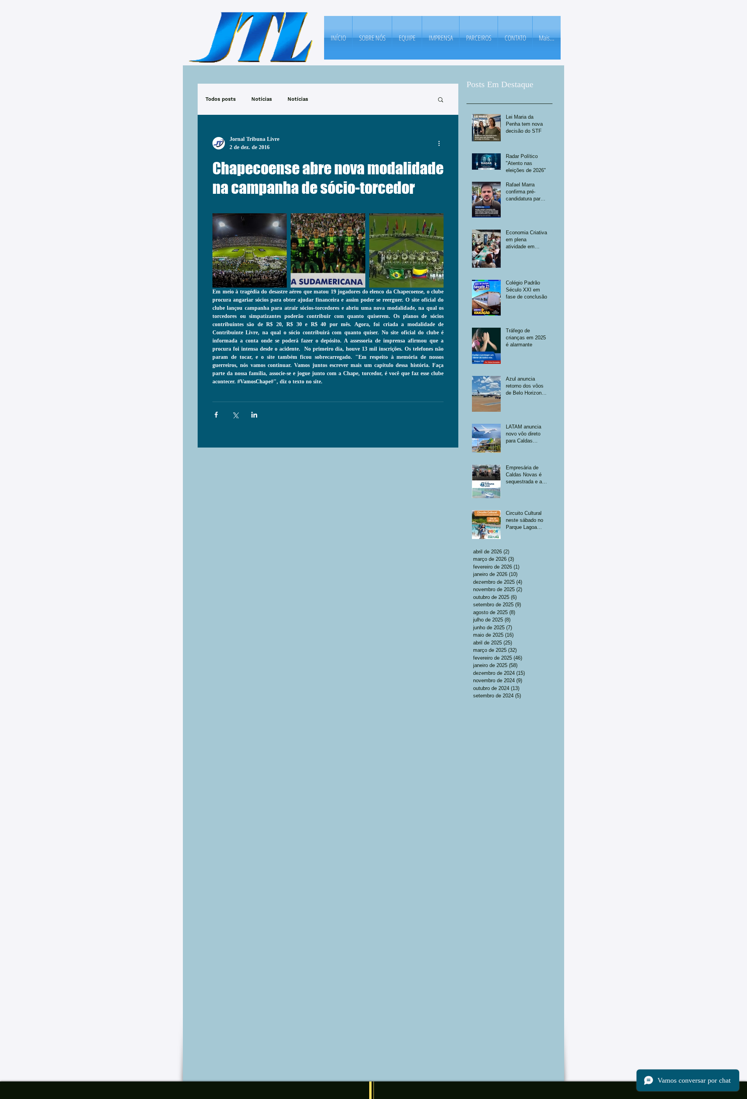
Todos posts (220, 99)
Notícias (261, 99)
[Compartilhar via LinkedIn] (254, 414)
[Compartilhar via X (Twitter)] (235, 414)
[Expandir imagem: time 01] (249, 250)
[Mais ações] (439, 143)
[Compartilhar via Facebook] (216, 414)
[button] (440, 99)
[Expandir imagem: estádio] (406, 250)
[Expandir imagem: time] (328, 250)
